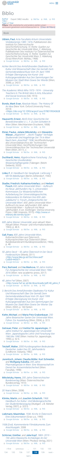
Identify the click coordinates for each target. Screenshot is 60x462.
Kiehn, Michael (9, 314)
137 (28, 452)
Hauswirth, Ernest (11, 119)
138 (35, 452)
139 (43, 452)
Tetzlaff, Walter (10, 346)
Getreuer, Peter (10, 328)
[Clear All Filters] (48, 27)
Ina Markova (28, 267)
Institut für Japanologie (35, 328)
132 (42, 449)
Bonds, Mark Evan (11, 103)
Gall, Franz (7, 234)
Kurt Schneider (46, 359)
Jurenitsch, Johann (12, 359)
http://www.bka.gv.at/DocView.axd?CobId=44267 (24, 258)
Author (5, 19)
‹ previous (19, 449)
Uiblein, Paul (8, 39)
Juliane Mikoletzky (27, 132)
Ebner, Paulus (9, 132)
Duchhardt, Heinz (11, 157)
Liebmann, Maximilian (13, 414)
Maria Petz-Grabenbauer (35, 314)
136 (20, 452)
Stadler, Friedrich (11, 183)
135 (13, 452)
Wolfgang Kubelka (19, 361)
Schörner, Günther (11, 435)
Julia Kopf (31, 435)
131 (34, 449)
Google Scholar (12, 61)
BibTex (36, 19)
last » (29, 456)
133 (49, 449)
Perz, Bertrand (9, 267)
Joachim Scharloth (32, 398)
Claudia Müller (30, 359)
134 (6, 452)
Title (4, 21)
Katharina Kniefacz (30, 183)
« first (8, 449)
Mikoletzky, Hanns (11, 377)
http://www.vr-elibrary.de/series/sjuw (28, 213)
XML (45, 19)
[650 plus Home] (30, 3)
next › (51, 452)
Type (4, 23)
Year (11, 23)
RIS (53, 19)
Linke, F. (6, 173)
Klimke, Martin (9, 398)
